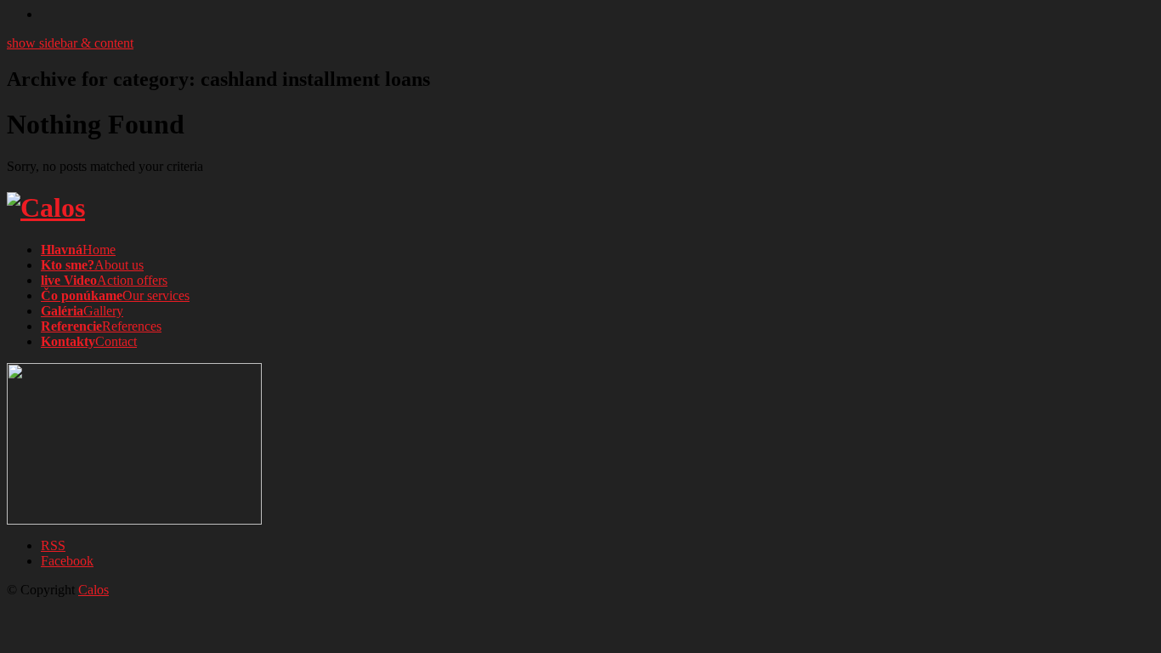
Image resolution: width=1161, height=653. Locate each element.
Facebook (67, 561)
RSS (53, 545)
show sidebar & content (70, 43)
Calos (93, 589)
